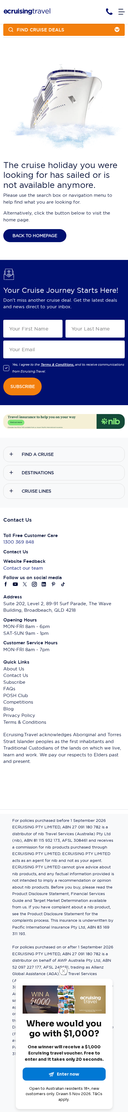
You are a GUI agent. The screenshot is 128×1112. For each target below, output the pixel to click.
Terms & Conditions (24, 722)
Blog (8, 709)
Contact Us (15, 675)
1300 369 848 (18, 542)
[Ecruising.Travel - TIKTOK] (63, 584)
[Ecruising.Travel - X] (25, 584)
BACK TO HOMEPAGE (35, 235)
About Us (13, 669)
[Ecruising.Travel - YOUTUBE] (15, 584)
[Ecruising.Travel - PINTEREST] (53, 584)
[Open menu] (121, 12)
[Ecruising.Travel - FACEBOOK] (6, 584)
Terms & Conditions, (57, 364)
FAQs (9, 688)
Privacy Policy (19, 715)
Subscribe (14, 682)
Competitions (18, 702)
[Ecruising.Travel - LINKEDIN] (44, 584)
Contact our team (23, 568)
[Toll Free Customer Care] (109, 11)
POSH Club (15, 695)
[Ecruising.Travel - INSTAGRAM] (34, 584)
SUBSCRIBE (22, 386)
